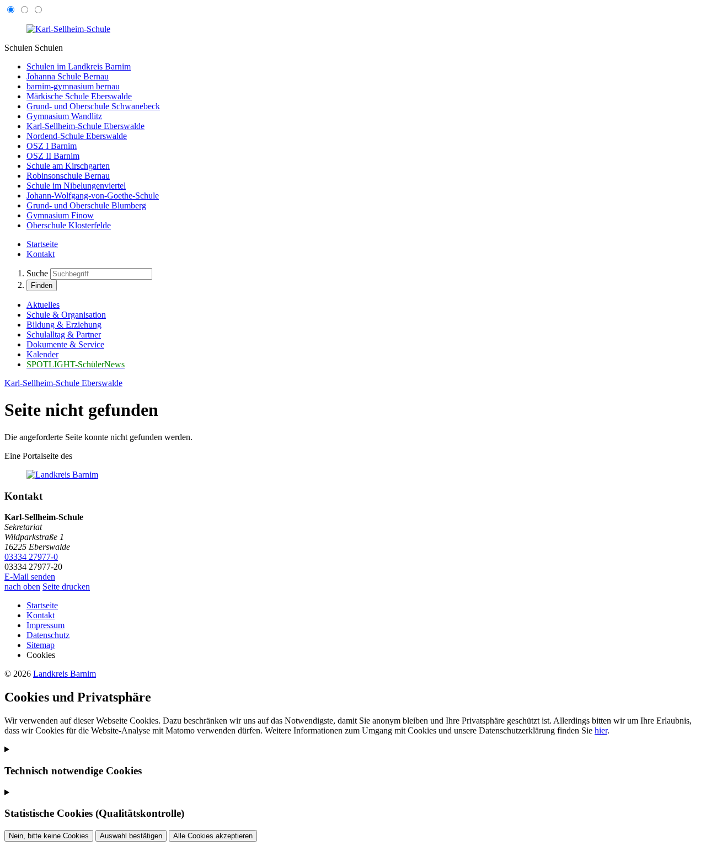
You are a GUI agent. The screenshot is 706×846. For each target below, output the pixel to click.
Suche (37, 273)
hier (601, 730)
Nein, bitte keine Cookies (49, 836)
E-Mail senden (29, 576)
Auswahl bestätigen (131, 836)
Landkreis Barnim (64, 673)
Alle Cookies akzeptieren (213, 836)
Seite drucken (66, 586)
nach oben (22, 586)
